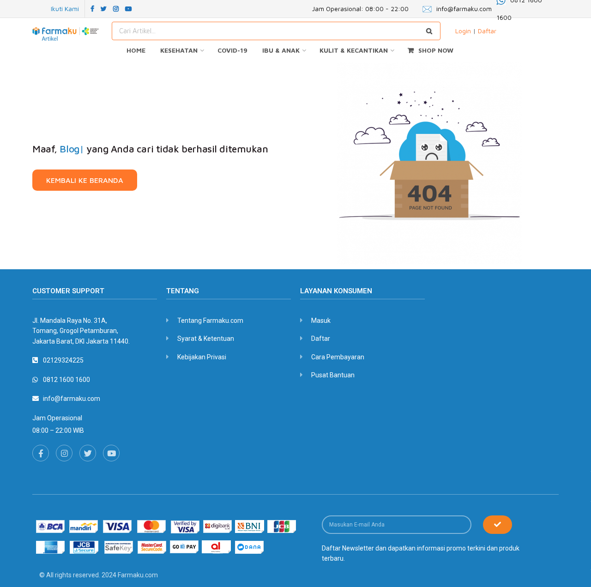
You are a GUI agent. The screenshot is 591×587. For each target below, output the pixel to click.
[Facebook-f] (40, 453)
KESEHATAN (179, 50)
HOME (136, 50)
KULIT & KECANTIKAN (354, 50)
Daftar (487, 31)
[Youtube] (111, 453)
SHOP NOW (435, 50)
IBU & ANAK (281, 50)
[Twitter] (87, 453)
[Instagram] (64, 453)
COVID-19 (232, 50)
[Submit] (497, 524)
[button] (84, 180)
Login (463, 31)
